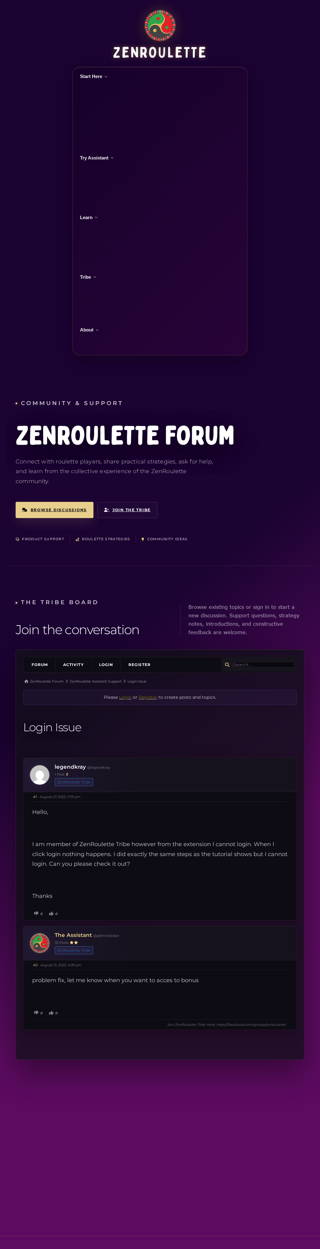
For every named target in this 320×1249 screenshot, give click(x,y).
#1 (35, 797)
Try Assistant (94, 157)
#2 (35, 965)
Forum (40, 664)
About (86, 329)
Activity (73, 664)
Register (139, 664)
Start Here (91, 76)
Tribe (85, 277)
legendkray (70, 767)
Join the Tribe (131, 509)
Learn (86, 217)
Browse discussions (59, 509)
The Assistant (73, 935)
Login (106, 664)
